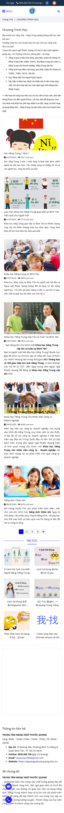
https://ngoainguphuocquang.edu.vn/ (38, 761)
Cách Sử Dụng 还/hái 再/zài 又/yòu (47, 571)
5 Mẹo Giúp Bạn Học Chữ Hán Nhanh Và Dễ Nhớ (47, 635)
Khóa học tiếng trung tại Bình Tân (21, 274)
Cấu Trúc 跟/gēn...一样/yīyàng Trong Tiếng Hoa (47, 603)
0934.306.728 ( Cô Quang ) (30, 2)
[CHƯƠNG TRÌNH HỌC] (32, 11)
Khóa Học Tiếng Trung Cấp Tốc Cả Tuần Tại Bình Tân (31, 336)
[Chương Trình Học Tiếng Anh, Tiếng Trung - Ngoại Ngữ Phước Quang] (32, 134)
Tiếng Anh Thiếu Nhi (14, 500)
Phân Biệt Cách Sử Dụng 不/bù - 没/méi (17, 635)
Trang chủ (7, 19)
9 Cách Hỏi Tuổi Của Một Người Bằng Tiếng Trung (17, 571)
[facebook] (47, 2)
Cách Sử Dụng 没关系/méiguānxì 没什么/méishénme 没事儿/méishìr (17, 603)
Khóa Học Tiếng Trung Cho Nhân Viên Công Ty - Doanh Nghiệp (28, 418)
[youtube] (54, 2)
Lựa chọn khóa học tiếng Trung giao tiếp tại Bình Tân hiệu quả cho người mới (31, 213)
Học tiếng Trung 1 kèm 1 (16, 153)
